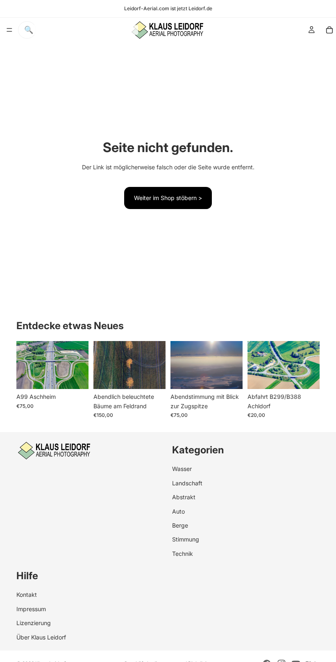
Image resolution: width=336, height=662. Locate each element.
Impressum (31, 608)
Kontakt (26, 594)
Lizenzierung (33, 622)
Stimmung (185, 539)
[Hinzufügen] (75, 376)
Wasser (182, 468)
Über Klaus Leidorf (41, 637)
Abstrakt (183, 497)
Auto (178, 510)
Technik (182, 553)
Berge (180, 525)
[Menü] (9, 29)
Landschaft (187, 483)
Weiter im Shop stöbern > (168, 197)
